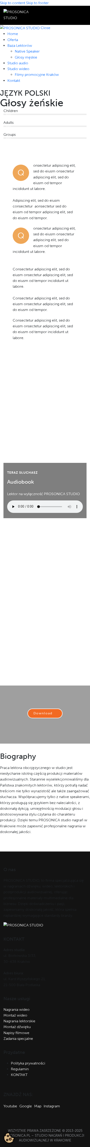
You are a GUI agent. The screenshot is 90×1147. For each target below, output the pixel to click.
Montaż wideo (15, 1015)
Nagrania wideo (16, 1009)
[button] (84, 15)
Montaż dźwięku (17, 1027)
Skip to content (12, 3)
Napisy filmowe (16, 1033)
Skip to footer (37, 3)
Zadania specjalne (18, 1038)
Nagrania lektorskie (19, 1021)
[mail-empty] (5, 845)
